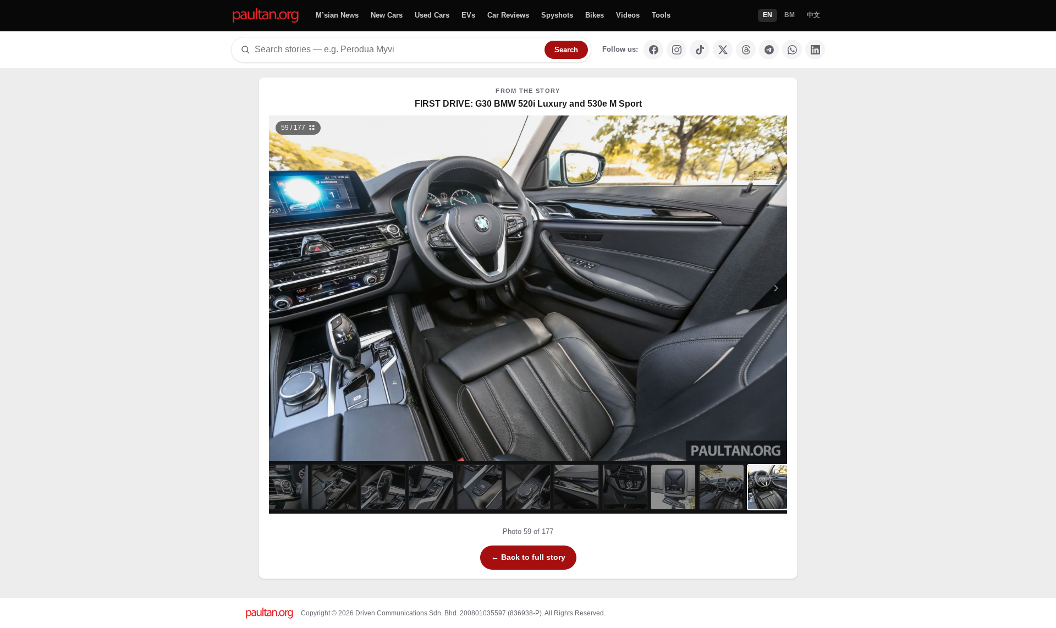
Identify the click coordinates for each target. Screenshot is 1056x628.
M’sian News (337, 15)
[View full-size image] (775, 127)
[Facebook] (653, 49)
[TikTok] (700, 49)
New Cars (387, 15)
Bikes (594, 15)
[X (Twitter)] (723, 49)
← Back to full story (528, 557)
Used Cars (432, 15)
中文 (813, 15)
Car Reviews (508, 15)
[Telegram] (769, 49)
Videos (628, 15)
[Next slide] (723, 288)
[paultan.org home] (265, 15)
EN (767, 15)
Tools (661, 15)
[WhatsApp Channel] (792, 49)
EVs (468, 15)
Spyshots (557, 15)
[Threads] (746, 49)
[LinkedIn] (815, 49)
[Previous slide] (334, 288)
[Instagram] (676, 49)
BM (789, 15)
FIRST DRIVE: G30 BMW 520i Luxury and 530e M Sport (528, 103)
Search (566, 50)
